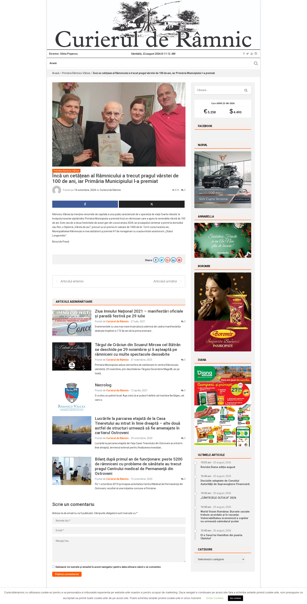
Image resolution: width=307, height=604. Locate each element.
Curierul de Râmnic (110, 190)
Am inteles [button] (235, 598)
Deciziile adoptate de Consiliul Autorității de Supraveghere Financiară (225, 482)
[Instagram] (256, 53)
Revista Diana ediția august (218, 467)
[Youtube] (252, 53)
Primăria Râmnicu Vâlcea (76, 73)
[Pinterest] (179, 260)
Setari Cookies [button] (214, 598)
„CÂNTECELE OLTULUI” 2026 (218, 497)
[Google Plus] (167, 260)
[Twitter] (247, 53)
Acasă (53, 63)
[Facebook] (244, 53)
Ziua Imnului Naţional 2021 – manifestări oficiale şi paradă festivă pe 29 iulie (139, 313)
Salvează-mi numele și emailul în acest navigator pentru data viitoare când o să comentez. (108, 567)
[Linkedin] (173, 260)
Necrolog (103, 385)
